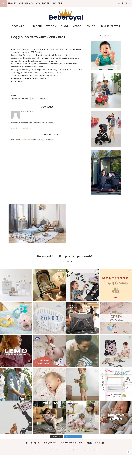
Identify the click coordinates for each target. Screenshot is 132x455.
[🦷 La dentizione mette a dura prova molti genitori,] (16, 318)
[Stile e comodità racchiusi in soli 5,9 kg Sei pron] (82, 285)
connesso (26, 140)
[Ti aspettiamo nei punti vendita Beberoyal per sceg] (116, 351)
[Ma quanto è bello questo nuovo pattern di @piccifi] (116, 318)
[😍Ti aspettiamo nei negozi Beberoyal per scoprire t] (49, 384)
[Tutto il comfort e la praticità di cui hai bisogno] (49, 285)
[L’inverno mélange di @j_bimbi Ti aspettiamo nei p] (82, 384)
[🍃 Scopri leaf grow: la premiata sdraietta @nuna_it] (116, 417)
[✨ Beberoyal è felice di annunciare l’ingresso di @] (16, 285)
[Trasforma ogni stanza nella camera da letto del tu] (82, 318)
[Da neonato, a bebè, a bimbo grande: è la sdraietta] (49, 417)
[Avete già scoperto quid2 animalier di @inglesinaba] (16, 417)
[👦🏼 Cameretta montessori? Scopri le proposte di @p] (116, 384)
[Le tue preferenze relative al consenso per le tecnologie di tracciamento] (129, 452)
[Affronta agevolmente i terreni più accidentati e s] (16, 384)
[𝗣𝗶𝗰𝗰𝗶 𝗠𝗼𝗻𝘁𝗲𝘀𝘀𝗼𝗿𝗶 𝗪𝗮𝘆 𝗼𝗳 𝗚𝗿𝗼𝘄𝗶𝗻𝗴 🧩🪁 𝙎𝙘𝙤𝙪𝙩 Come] (116, 285)
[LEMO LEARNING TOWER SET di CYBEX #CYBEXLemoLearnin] (16, 351)
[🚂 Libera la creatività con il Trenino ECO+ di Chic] (82, 417)
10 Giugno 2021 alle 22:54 (30, 113)
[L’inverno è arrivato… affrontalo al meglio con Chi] (49, 351)
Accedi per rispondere (21, 128)
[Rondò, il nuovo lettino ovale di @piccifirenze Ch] (49, 318)
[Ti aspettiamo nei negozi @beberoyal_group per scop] (82, 351)
